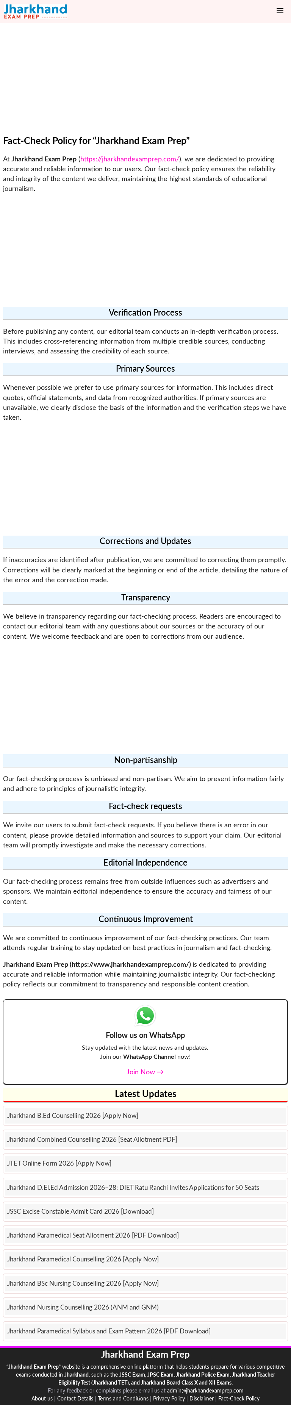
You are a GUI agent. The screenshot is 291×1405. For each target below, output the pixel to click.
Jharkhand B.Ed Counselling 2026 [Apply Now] (72, 1116)
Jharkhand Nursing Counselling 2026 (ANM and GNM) (83, 1307)
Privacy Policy (169, 1399)
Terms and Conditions (123, 1399)
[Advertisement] (145, 83)
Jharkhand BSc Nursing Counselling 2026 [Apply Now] (83, 1283)
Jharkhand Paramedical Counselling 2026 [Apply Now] (83, 1259)
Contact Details (75, 1399)
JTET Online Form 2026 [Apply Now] (59, 1163)
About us (42, 1399)
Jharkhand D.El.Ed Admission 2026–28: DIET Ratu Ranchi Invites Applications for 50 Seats (133, 1188)
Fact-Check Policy (239, 1399)
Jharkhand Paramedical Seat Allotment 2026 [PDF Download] (93, 1235)
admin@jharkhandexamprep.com (205, 1391)
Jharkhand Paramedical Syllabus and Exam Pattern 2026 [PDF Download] (109, 1331)
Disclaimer (201, 1399)
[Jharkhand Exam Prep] (35, 11)
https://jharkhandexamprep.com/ (129, 159)
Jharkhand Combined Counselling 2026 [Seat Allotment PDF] (92, 1139)
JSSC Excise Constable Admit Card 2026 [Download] (80, 1211)
